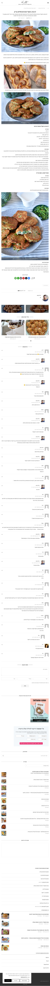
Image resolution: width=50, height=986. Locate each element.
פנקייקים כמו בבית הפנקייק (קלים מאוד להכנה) (40, 773)
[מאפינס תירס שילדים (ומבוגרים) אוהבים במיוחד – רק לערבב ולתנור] (5, 940)
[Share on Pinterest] (23, 278)
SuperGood (46, 964)
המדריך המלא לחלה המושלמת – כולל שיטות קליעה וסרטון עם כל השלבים (35, 818)
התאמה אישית (24, 980)
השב (2, 350)
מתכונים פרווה (45, 285)
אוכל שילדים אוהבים (41, 8)
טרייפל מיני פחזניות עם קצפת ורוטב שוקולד (13, 337)
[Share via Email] (18, 290)
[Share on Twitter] (26, 278)
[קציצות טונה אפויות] (5, 948)
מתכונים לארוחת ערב (44, 875)
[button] (25, 76)
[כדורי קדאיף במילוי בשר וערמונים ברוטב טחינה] (37, 327)
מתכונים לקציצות (45, 899)
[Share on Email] (21, 278)
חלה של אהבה (46, 968)
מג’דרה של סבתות (45, 805)
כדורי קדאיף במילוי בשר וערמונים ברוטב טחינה (37, 337)
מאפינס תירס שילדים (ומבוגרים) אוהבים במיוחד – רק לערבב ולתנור (36, 792)
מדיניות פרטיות (24, 977)
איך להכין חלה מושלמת (44, 903)
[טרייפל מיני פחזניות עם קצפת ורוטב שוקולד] (12, 327)
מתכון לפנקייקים (45, 882)
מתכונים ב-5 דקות (45, 892)
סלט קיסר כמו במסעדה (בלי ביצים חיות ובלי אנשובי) (39, 786)
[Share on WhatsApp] (18, 278)
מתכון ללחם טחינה (45, 906)
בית (48, 8)
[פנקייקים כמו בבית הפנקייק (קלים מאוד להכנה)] (5, 916)
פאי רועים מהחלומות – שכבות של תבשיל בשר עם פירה (38, 831)
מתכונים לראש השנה (45, 878)
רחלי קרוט (28, 18)
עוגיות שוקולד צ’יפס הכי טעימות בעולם (41, 779)
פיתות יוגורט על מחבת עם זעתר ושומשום (41, 812)
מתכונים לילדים (46, 889)
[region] (17, 977)
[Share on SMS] (15, 278)
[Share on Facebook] (29, 278)
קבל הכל (8, 980)
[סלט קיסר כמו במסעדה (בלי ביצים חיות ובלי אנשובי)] (5, 932)
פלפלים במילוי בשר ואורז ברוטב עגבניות (41, 825)
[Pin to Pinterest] (19, 290)
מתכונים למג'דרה (45, 896)
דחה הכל (15, 980)
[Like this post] (23, 290)
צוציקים (47, 957)
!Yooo (47, 961)
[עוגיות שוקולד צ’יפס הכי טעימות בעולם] (5, 924)
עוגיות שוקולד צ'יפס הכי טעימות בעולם (41, 885)
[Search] (2, 2)
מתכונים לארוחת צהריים (44, 872)
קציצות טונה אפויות (45, 799)
